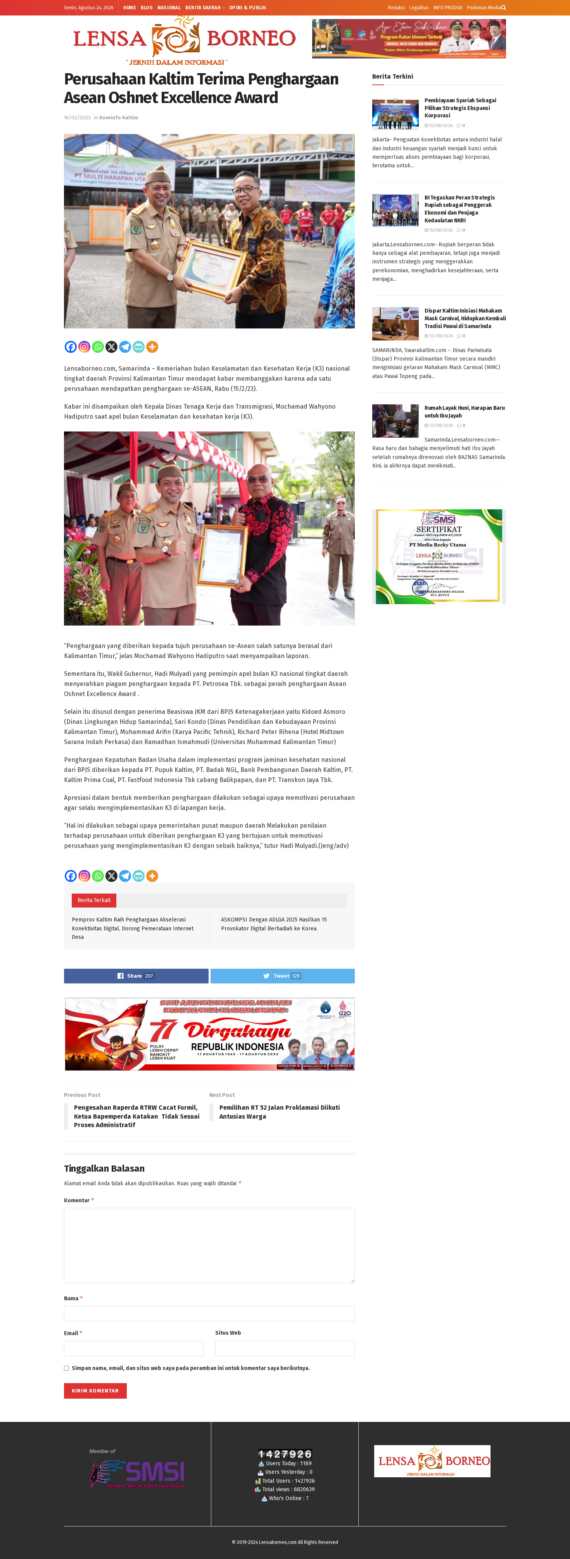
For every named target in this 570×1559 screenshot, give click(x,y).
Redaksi (396, 7)
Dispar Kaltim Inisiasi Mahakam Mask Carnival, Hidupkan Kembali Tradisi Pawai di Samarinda (465, 318)
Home (129, 7)
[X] (111, 347)
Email (73, 1333)
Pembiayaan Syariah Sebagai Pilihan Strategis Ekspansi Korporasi (460, 108)
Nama (73, 1298)
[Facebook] (71, 347)
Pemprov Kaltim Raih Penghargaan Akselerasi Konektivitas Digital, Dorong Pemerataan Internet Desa (132, 928)
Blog (147, 7)
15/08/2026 (440, 125)
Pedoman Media (484, 7)
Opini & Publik (247, 7)
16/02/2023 (77, 117)
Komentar (79, 1200)
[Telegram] (125, 347)
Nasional (169, 7)
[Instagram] (84, 347)
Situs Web (228, 1333)
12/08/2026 (440, 336)
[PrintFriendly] (139, 347)
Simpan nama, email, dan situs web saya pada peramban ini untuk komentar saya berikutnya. (191, 1368)
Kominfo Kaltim (118, 117)
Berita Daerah (203, 7)
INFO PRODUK (448, 7)
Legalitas (419, 7)
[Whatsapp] (98, 347)
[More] (152, 347)
